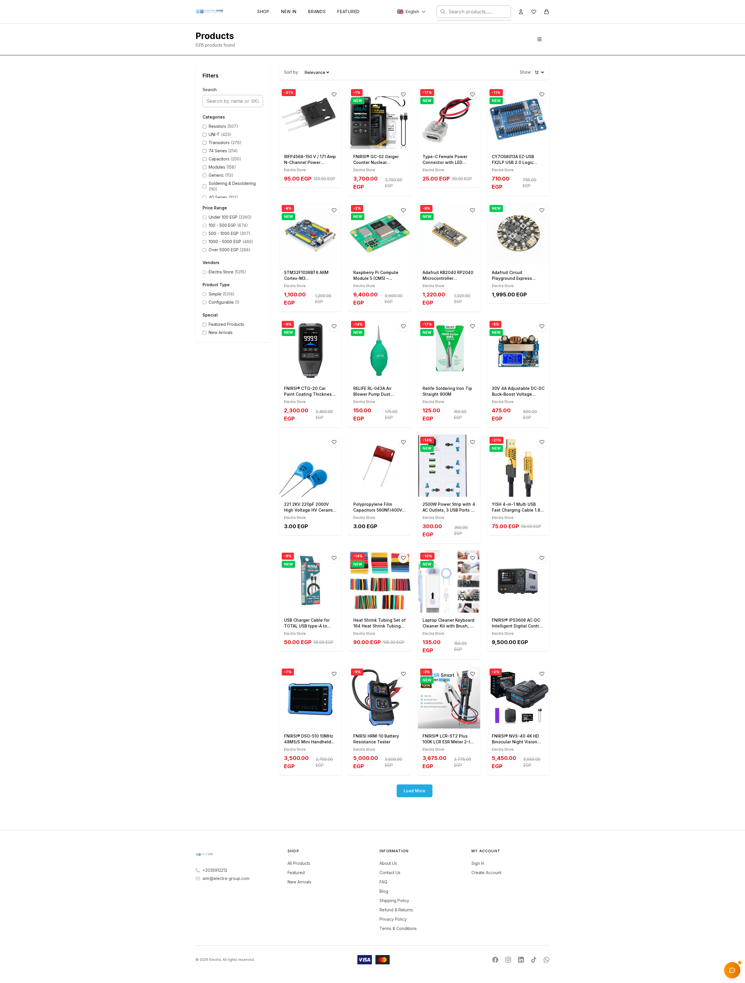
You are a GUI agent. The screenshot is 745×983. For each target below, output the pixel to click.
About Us (388, 863)
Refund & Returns (396, 909)
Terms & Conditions (398, 928)
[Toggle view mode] (539, 39)
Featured (348, 11)
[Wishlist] (534, 12)
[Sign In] (521, 12)
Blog (383, 891)
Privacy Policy (393, 919)
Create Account (486, 872)
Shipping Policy (394, 900)
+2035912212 (215, 870)
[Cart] (546, 12)
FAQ (383, 881)
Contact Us (389, 872)
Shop (263, 11)
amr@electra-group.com (226, 878)
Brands (317, 11)
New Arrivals (299, 881)
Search (210, 89)
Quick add (314, 142)
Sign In (477, 863)
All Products (299, 863)
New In (289, 11)
